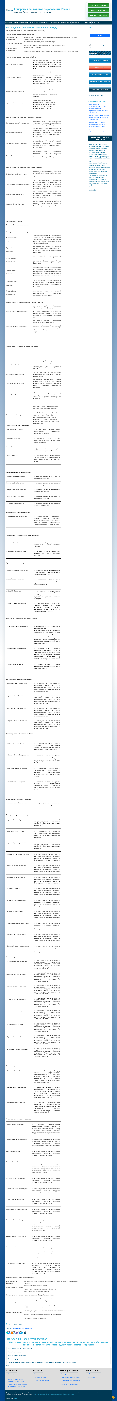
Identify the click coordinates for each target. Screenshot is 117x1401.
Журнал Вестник (64, 22)
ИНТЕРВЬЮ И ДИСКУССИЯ (100, 89)
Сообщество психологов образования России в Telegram (99, 131)
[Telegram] (14, 1333)
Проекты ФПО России (37, 22)
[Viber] (17, 1333)
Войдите (9, 1328)
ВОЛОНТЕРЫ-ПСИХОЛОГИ (35, 1339)
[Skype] (22, 1333)
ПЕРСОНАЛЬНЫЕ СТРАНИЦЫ (99, 60)
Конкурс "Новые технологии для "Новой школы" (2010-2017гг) (17, 1385)
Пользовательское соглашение (70, 1380)
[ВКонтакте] (9, 1333)
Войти (89, 1374)
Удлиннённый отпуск (14, 1352)
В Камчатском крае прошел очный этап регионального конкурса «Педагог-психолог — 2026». (99, 163)
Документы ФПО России (41, 1380)
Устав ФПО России (40, 1377)
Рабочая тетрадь (13, 1359)
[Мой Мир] (20, 1333)
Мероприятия (51, 22)
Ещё (7, 1365)
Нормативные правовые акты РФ (44, 1374)
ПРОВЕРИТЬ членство (98, 10)
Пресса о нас (74, 1384)
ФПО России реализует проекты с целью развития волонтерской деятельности (99, 117)
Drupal (15, 1398)
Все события (92, 191)
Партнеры (64, 1374)
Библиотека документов (81, 22)
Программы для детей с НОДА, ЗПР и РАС (20, 1348)
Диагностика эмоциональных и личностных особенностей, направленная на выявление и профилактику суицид (42, 1362)
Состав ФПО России (20, 22)
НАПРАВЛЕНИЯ (13, 1339)
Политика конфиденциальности (70, 1377)
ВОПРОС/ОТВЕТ (100, 67)
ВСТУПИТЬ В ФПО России (98, 15)
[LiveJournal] (25, 1333)
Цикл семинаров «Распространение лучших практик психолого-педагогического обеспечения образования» (98, 108)
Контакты (95, 22)
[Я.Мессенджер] (7, 1333)
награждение (18, 1324)
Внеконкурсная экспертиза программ (16, 1375)
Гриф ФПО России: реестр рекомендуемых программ (16, 1380)
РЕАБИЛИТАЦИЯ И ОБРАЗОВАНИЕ (100, 82)
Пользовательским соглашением (44, 1394)
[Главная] (9, 10)
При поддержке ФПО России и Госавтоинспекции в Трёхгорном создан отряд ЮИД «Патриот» (99, 146)
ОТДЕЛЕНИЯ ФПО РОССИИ (97, 53)
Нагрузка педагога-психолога (17, 1355)
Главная (8, 22)
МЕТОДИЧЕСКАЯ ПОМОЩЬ (100, 74)
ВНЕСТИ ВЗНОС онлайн (98, 5)
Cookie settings (92, 1377)
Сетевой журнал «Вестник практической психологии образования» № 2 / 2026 (97, 124)
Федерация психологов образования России (41, 9)
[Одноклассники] (12, 1333)
